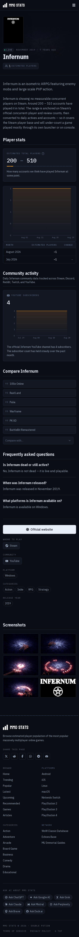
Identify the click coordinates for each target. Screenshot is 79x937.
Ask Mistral (37, 904)
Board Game (10, 848)
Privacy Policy (40, 931)
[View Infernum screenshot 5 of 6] (21, 687)
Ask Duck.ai (36, 911)
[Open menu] (74, 5)
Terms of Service (14, 931)
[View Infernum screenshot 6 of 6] (58, 687)
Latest (7, 791)
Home (6, 774)
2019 (8, 603)
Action (8, 589)
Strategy (43, 589)
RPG (30, 589)
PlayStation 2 (49, 803)
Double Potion (40, 925)
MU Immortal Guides (53, 842)
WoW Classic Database (55, 831)
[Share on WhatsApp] (30, 756)
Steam (13, 545)
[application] (39, 214)
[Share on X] (6, 756)
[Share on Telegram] (38, 756)
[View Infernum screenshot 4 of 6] (58, 665)
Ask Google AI (41, 897)
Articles (7, 815)
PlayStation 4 (49, 815)
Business (8, 854)
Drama (6, 866)
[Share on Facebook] (22, 756)
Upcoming (8, 797)
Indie (20, 589)
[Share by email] (46, 756)
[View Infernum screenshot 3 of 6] (21, 665)
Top (60, 931)
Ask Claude (15, 904)
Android (46, 774)
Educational (10, 872)
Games (7, 809)
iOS (44, 780)
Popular (7, 785)
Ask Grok (65, 897)
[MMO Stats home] (12, 5)
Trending (8, 780)
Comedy (7, 860)
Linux (44, 785)
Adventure (9, 837)
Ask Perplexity (61, 904)
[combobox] (38, 440)
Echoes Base (49, 837)
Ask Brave (14, 911)
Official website (41, 529)
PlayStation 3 (49, 809)
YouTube (14, 561)
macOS (46, 791)
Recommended (11, 803)
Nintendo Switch (51, 797)
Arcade (7, 842)
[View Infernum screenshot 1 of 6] (21, 643)
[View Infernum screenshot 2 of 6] (58, 643)
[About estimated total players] (43, 153)
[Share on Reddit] (14, 756)
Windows (10, 575)
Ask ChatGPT (16, 897)
